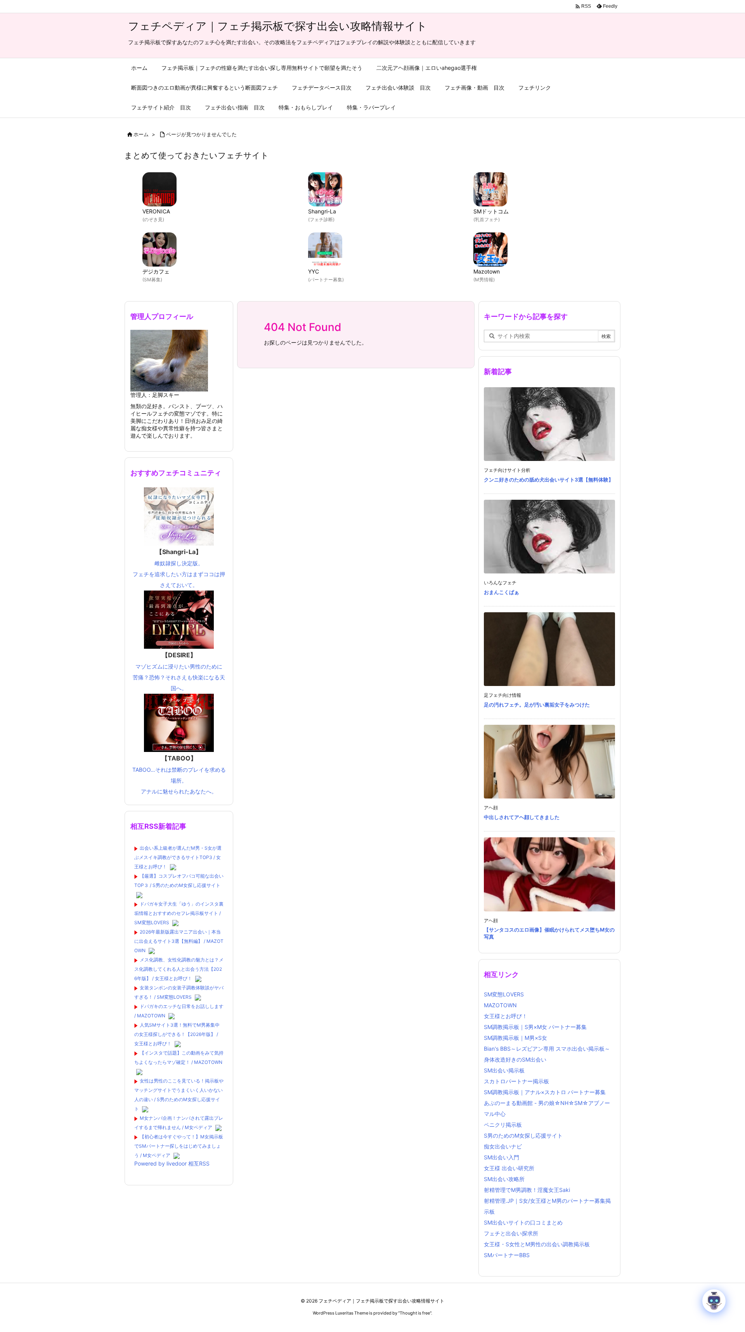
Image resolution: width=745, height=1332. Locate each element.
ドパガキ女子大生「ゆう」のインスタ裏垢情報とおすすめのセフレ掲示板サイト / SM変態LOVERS (179, 913)
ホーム (141, 134)
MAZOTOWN (500, 1005)
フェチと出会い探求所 (511, 1233)
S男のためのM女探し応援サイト (523, 1135)
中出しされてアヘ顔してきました (522, 817)
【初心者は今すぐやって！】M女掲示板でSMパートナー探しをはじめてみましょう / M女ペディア (178, 1146)
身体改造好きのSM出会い (515, 1059)
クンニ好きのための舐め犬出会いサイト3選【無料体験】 (548, 479)
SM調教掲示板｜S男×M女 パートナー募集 (535, 1027)
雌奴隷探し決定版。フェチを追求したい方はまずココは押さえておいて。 (179, 568)
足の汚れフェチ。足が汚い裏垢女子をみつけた (537, 705)
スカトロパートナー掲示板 (516, 1081)
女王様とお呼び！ (505, 1016)
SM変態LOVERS (504, 994)
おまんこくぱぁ (501, 592)
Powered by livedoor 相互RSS (172, 1163)
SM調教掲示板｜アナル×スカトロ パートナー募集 (545, 1092)
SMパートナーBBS (507, 1255)
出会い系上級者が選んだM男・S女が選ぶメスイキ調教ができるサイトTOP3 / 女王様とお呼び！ (178, 857)
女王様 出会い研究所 (509, 1168)
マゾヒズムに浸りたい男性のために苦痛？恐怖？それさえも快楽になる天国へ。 (179, 671)
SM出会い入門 (501, 1157)
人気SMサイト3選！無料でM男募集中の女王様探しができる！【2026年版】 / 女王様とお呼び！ (177, 1034)
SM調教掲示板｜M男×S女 (515, 1037)
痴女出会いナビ (503, 1146)
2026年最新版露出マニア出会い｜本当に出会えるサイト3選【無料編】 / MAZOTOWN (179, 941)
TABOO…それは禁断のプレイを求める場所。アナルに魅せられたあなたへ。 (179, 774)
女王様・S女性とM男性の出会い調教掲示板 (537, 1244)
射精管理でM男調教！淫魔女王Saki (527, 1190)
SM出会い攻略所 (504, 1179)
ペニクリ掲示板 (503, 1124)
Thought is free (415, 1313)
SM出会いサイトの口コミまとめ (523, 1222)
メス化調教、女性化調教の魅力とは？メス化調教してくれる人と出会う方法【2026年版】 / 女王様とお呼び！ (179, 969)
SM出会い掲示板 (504, 1070)
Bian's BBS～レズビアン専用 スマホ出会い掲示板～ (547, 1048)
